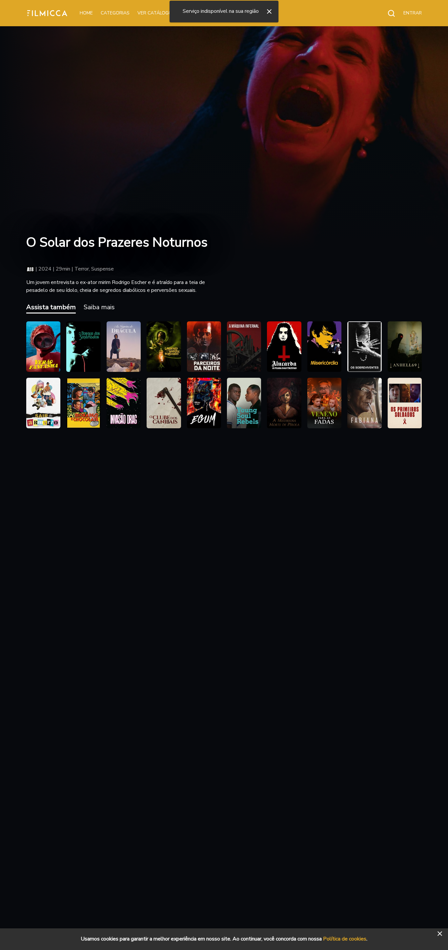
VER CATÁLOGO (154, 12)
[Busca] (388, 13)
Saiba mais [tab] (99, 307)
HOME (86, 12)
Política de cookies (344, 938)
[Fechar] (269, 11)
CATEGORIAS (115, 12)
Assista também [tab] (51, 307)
